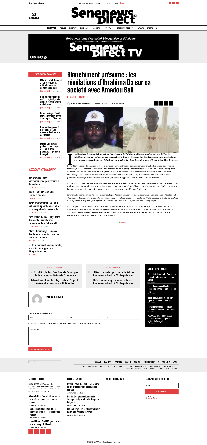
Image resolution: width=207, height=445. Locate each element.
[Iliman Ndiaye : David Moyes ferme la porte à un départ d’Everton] (33, 116)
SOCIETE (31, 198)
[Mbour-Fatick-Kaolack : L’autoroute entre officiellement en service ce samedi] (33, 83)
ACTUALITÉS (45, 91)
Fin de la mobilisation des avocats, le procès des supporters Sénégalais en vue (45, 248)
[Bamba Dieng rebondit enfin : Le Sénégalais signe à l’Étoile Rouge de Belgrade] (33, 100)
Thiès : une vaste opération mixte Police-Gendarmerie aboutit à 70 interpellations (113, 282)
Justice (31, 241)
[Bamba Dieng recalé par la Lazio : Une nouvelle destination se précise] (33, 130)
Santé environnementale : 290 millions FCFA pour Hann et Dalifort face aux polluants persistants (44, 206)
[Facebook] (170, 3)
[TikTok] (173, 3)
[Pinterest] (166, 103)
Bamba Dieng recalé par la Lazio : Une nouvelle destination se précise (50, 131)
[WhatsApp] (171, 103)
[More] (176, 103)
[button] (157, 28)
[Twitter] (161, 103)
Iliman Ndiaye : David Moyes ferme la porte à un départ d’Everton (50, 116)
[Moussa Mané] (69, 103)
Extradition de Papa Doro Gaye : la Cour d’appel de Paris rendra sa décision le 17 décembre (55, 282)
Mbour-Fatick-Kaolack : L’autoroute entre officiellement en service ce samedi (51, 84)
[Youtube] (177, 3)
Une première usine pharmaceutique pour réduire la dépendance (43, 181)
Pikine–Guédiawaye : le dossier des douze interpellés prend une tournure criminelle (44, 234)
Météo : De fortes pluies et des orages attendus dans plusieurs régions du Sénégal (50, 149)
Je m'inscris (160, 392)
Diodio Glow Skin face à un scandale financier (41, 193)
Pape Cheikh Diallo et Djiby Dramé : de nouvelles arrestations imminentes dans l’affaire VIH (44, 220)
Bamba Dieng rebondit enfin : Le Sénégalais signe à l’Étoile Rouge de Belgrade (50, 100)
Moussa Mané (84, 104)
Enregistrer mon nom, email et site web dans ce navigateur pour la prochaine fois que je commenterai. (66, 323)
